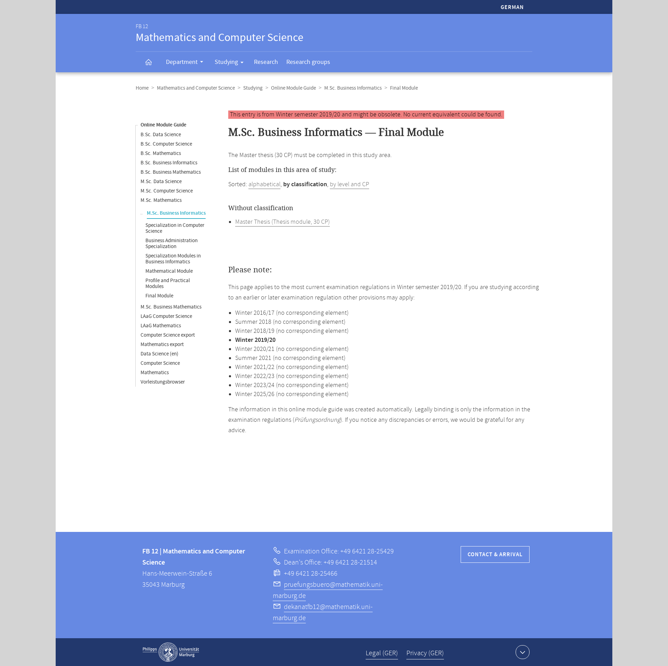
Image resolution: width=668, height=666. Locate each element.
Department (182, 62)
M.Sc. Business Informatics (353, 88)
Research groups (308, 62)
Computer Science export (168, 335)
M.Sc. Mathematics (161, 200)
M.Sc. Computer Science (167, 191)
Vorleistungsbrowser (163, 382)
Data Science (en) (159, 354)
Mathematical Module (169, 271)
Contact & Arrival (495, 554)
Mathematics (155, 372)
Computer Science (160, 363)
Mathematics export (162, 344)
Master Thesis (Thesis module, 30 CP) (282, 222)
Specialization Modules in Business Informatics (173, 259)
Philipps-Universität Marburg (171, 652)
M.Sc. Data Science (161, 181)
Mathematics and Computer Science (196, 88)
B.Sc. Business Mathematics (171, 172)
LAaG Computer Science (166, 316)
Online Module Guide (293, 88)
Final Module (159, 296)
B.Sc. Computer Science (166, 144)
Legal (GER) (382, 653)
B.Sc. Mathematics (161, 153)
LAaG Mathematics (161, 325)
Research (266, 62)
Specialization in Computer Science (174, 228)
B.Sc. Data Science (161, 134)
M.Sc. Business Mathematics (171, 307)
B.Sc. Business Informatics (169, 162)
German (512, 7)
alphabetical (264, 184)
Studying (226, 62)
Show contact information (523, 652)
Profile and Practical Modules (167, 283)
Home (142, 88)
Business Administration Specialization (171, 243)
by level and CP (349, 184)
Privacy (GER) (425, 653)
